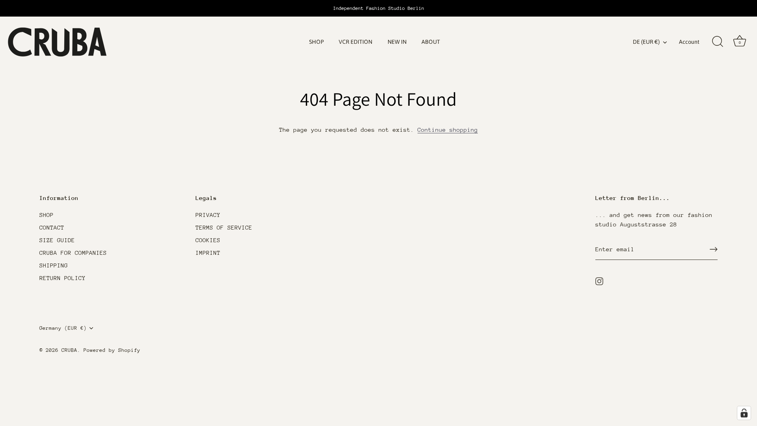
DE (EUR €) (646, 42)
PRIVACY (208, 214)
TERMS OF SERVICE (224, 227)
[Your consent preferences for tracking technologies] (744, 413)
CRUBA (69, 350)
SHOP (316, 42)
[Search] (717, 41)
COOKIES (208, 240)
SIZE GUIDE (57, 240)
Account (689, 42)
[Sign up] (714, 249)
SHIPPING (53, 265)
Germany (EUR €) (63, 328)
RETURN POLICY (62, 278)
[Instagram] (599, 280)
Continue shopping (448, 129)
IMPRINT (208, 252)
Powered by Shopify (112, 350)
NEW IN (397, 42)
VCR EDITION (355, 42)
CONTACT (51, 227)
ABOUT (430, 42)
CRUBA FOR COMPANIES (73, 252)
